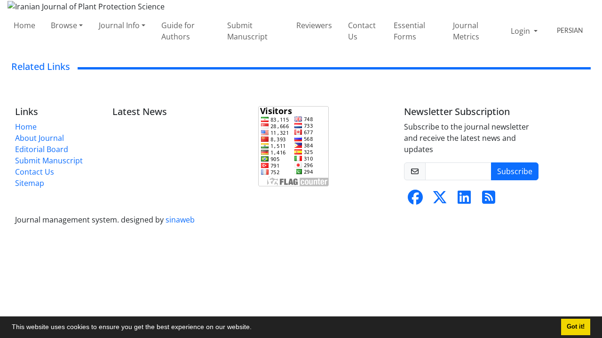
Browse (64, 25)
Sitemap (29, 183)
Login (521, 31)
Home (24, 25)
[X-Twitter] (439, 200)
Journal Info (119, 25)
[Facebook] (415, 200)
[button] (254, 328)
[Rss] (488, 200)
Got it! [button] (576, 326)
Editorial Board (41, 149)
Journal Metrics (466, 31)
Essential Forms (409, 31)
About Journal (39, 138)
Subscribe (514, 171)
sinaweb (180, 220)
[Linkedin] (464, 200)
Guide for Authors (178, 31)
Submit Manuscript (247, 31)
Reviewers (314, 25)
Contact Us (362, 31)
